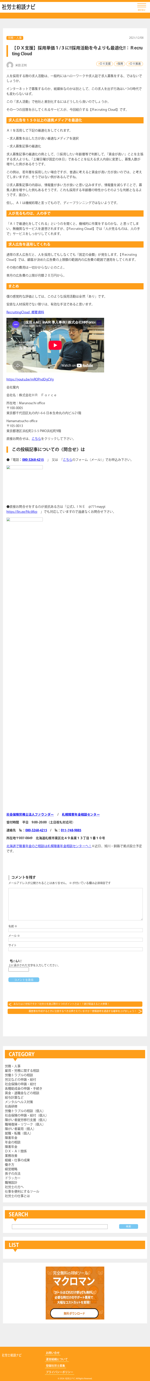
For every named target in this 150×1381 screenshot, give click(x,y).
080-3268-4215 (33, 460)
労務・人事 (15, 38)
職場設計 (11, 1183)
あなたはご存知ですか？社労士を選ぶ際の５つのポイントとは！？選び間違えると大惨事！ (61, 1004)
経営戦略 (11, 1169)
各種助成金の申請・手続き (23, 1089)
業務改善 (11, 1156)
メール (14, 936)
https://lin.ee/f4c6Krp (22, 512)
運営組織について (57, 1359)
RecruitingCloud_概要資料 (25, 312)
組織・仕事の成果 (17, 1160)
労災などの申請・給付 (20, 1080)
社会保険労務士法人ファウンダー (30, 815)
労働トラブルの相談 (19, 1075)
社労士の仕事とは (17, 1196)
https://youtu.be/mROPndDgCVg (30, 379)
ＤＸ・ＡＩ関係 (16, 1151)
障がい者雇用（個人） (20, 1129)
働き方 (9, 1165)
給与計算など (14, 1097)
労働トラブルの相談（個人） (25, 1111)
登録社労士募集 (55, 1366)
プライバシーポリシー (59, 1372)
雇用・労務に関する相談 (22, 1071)
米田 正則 (21, 65)
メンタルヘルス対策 (19, 1102)
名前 (12, 926)
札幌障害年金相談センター (81, 815)
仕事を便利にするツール (22, 1191)
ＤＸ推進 (135, 64)
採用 (120, 64)
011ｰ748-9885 (71, 830)
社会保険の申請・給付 (20, 1084)
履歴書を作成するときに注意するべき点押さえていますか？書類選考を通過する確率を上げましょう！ (83, 1011)
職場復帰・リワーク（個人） (25, 1124)
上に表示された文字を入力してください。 (34, 965)
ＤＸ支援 (105, 64)
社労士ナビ (18, 7)
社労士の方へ (14, 1187)
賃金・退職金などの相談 (22, 1093)
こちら (36, 439)
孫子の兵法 (13, 1174)
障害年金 (11, 1138)
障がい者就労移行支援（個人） (27, 1120)
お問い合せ (53, 1353)
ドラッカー (13, 1178)
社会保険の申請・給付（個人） (27, 1115)
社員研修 (11, 1106)
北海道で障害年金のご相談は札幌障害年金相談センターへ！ (49, 846)
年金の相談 (13, 1142)
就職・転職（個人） (19, 1133)
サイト (12, 945)
